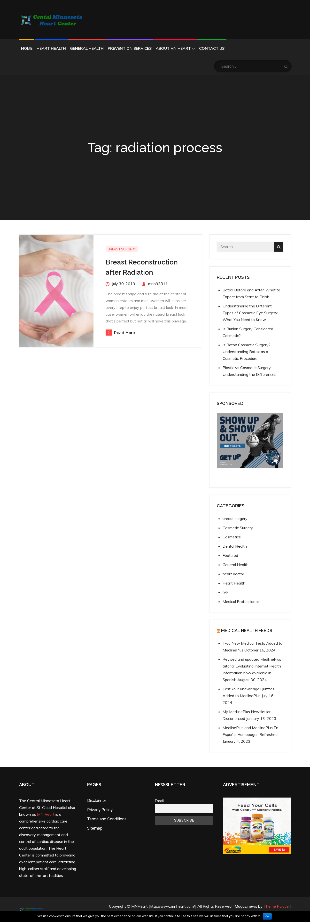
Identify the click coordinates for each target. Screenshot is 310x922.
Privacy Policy (100, 809)
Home (26, 48)
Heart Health (51, 48)
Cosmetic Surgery (238, 527)
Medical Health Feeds (246, 630)
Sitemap (94, 828)
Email (159, 801)
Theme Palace (276, 906)
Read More (124, 332)
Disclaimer (96, 800)
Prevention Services (130, 48)
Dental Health (235, 546)
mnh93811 (158, 283)
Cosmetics (232, 537)
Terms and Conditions (106, 819)
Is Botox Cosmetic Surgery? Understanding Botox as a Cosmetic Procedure (247, 351)
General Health (87, 48)
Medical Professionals (241, 601)
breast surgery (122, 249)
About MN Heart (173, 48)
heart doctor (233, 573)
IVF (225, 592)
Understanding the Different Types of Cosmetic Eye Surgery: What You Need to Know (250, 313)
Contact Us (212, 48)
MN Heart (45, 814)
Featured (230, 555)
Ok (267, 916)
